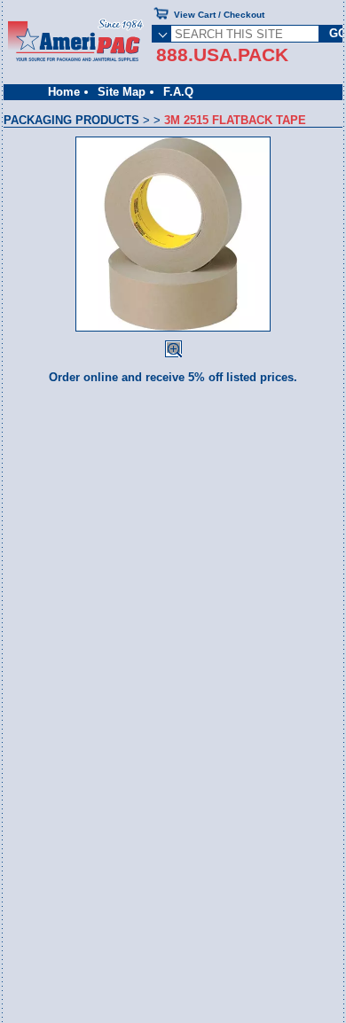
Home (64, 91)
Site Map (121, 91)
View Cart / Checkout (219, 15)
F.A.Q (178, 91)
